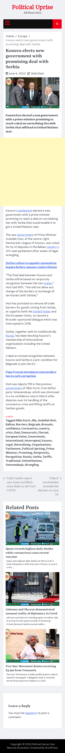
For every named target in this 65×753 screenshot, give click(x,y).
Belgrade (34, 424)
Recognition (14, 457)
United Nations (32, 461)
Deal (17, 432)
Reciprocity (41, 453)
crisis (9, 432)
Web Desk (37, 73)
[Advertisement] (32, 172)
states (48, 283)
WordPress (51, 747)
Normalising (22, 445)
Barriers (21, 424)
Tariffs (47, 457)
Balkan (10, 424)
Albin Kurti (23, 420)
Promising (25, 453)
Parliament (13, 449)
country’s (53, 247)
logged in (31, 713)
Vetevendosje (15, 465)
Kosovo (47, 441)
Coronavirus (29, 428)
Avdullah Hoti (47, 420)
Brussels (47, 424)
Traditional (13, 461)
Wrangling (32, 465)
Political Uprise (32, 7)
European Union (16, 437)
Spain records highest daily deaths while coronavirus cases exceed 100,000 (29, 553)
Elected (43, 432)
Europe (9, 416)
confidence (13, 428)
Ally (34, 420)
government (25, 235)
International (14, 441)
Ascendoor (23, 747)
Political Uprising (33, 449)
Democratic (29, 432)
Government (36, 437)
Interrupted (32, 441)
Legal (9, 445)
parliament (25, 211)
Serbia (37, 457)
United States (41, 311)
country (44, 428)
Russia (10, 336)
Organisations (41, 445)
